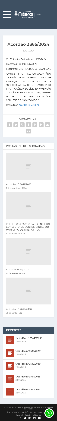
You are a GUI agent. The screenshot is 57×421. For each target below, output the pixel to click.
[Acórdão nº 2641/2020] (28, 291)
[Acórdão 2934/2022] (28, 251)
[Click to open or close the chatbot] (49, 413)
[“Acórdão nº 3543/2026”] (10, 353)
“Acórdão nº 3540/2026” (28, 389)
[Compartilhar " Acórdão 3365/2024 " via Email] (47, 125)
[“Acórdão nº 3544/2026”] (10, 340)
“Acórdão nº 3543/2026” (28, 350)
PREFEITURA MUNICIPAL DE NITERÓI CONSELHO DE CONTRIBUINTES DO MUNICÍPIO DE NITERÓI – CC (28, 227)
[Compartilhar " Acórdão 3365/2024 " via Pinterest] (35, 125)
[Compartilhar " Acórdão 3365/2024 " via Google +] (22, 125)
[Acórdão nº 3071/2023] (28, 166)
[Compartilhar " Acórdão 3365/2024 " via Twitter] (16, 125)
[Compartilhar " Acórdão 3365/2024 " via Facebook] (9, 125)
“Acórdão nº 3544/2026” (29, 338)
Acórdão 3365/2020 (29, 104)
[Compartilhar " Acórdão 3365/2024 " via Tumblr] (28, 125)
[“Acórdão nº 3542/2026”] (10, 366)
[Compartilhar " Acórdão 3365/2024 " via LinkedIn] (41, 125)
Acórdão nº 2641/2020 (19, 309)
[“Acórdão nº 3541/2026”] (10, 379)
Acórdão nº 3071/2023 (18, 184)
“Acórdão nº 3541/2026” (28, 376)
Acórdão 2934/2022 (17, 269)
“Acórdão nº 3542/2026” (28, 363)
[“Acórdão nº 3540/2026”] (10, 392)
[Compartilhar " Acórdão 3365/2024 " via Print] (28, 131)
